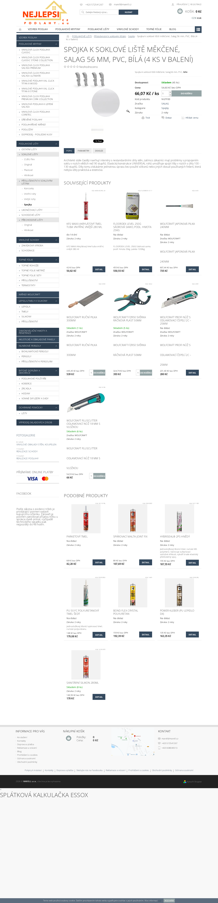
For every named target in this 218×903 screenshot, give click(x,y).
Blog (172, 29)
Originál (28, 164)
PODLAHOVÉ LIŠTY (98, 29)
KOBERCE (27, 383)
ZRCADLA (26, 388)
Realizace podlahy (27, 458)
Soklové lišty (30, 154)
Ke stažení (22, 737)
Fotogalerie (25, 435)
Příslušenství (30, 280)
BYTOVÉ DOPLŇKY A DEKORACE (29, 371)
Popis (69, 150)
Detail (99, 269)
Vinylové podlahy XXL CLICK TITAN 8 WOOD (38, 82)
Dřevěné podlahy (32, 119)
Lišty (24, 413)
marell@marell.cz (170, 738)
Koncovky (29, 188)
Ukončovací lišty (32, 209)
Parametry (83, 150)
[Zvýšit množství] (170, 92)
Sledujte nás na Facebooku (89, 770)
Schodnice (28, 250)
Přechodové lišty (32, 219)
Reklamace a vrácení (27, 747)
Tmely (25, 311)
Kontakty (21, 740)
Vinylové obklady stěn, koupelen (36, 444)
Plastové (28, 169)
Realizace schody (27, 451)
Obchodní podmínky (27, 761)
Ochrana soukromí (26, 758)
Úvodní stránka (20, 29)
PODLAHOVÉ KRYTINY (67, 29)
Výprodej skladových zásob (35, 422)
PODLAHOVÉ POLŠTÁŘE (34, 378)
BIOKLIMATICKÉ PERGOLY (35, 351)
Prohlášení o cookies (27, 754)
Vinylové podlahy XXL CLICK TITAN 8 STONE (38, 90)
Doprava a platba (25, 744)
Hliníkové (29, 175)
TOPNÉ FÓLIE (154, 29)
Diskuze (99, 150)
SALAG (165, 103)
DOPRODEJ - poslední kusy (37, 134)
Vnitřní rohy (30, 193)
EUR (199, 18)
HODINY (26, 393)
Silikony (26, 316)
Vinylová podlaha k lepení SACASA (37, 105)
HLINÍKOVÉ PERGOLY (30, 345)
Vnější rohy (30, 199)
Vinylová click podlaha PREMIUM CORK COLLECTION (37, 98)
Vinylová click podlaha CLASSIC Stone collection (37, 59)
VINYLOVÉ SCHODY (128, 29)
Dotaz (168, 117)
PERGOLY (26, 356)
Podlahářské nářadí (34, 124)
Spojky (28, 204)
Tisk (148, 117)
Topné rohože (30, 265)
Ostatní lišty (29, 149)
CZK (194, 18)
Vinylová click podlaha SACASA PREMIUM (36, 67)
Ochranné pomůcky (30, 407)
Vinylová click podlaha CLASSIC (36, 51)
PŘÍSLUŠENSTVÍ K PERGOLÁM (37, 361)
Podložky (27, 129)
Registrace (196, 4)
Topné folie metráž (33, 270)
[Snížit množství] (170, 94)
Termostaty (28, 285)
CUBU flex (29, 159)
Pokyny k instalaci (33, 770)
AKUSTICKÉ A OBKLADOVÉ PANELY (37, 339)
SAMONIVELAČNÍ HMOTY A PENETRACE (33, 331)
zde (160, 900)
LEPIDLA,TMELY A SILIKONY (33, 300)
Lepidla (26, 306)
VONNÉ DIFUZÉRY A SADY (35, 398)
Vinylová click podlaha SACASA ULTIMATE (36, 74)
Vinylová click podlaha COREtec (36, 113)
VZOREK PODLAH (38, 29)
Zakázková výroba (32, 245)
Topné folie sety (31, 275)
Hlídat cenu (192, 117)
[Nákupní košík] (68, 738)
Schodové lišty (31, 214)
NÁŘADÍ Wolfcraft (29, 294)
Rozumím (169, 900)
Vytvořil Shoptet (194, 781)
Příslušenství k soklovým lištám (37, 182)
